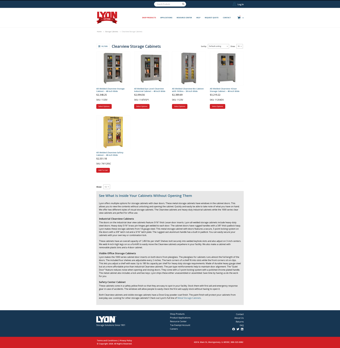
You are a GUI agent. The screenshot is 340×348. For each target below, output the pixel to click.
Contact (227, 17)
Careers (174, 328)
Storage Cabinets (111, 31)
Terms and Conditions (107, 340)
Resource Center (184, 17)
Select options (104, 106)
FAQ (242, 325)
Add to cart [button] (103, 170)
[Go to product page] (113, 68)
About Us (239, 317)
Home (99, 31)
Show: (232, 46)
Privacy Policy (126, 340)
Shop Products (177, 313)
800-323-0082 (237, 342)
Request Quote (211, 17)
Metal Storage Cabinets (189, 298)
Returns (240, 321)
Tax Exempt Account (180, 325)
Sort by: (204, 46)
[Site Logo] (107, 18)
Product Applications (180, 317)
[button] (103, 46)
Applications (166, 17)
